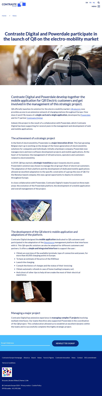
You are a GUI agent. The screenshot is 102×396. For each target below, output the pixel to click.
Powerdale (85, 115)
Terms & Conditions (8, 363)
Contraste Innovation (62, 358)
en (87, 2)
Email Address (7, 343)
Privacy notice (26, 385)
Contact (80, 358)
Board (33, 358)
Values (39, 358)
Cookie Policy (36, 385)
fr (90, 2)
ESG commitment (90, 358)
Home (4, 16)
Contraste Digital (35, 118)
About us (27, 358)
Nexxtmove (49, 242)
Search (99, 3)
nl (94, 2)
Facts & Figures (48, 358)
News (15, 16)
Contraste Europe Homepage (12, 358)
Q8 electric (76, 109)
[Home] (14, 4)
